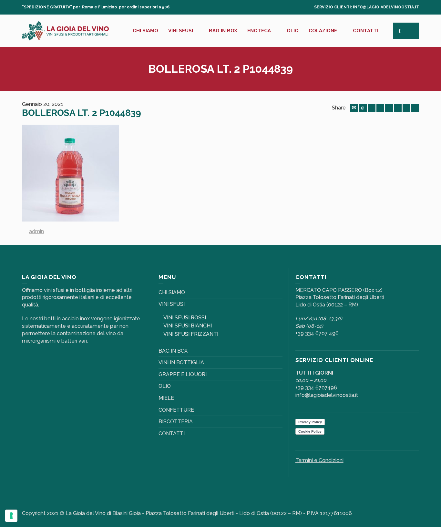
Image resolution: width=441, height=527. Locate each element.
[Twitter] (363, 108)
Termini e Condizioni (319, 460)
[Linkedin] (406, 108)
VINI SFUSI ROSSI (184, 318)
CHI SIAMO (172, 292)
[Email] (354, 108)
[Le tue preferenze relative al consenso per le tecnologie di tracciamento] (11, 516)
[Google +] (380, 108)
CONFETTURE (176, 410)
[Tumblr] (398, 108)
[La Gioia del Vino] (65, 30)
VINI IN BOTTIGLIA (181, 362)
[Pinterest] (389, 108)
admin (36, 231)
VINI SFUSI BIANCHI (187, 326)
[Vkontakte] (415, 108)
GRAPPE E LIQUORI (183, 374)
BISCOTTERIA (176, 421)
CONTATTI (172, 433)
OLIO (165, 386)
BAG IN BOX (173, 351)
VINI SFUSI (172, 304)
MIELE (166, 398)
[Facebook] (371, 108)
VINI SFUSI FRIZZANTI (190, 334)
